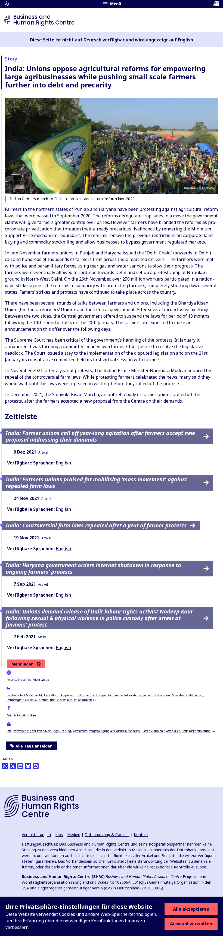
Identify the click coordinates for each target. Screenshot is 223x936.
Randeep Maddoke (199, 188)
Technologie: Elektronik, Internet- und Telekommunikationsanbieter (50, 700)
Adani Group (41, 680)
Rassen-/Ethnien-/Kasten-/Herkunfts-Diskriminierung (176, 731)
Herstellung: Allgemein (59, 695)
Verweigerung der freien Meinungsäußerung (42, 731)
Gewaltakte (80, 731)
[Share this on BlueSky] (28, 766)
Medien (73, 834)
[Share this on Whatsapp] (5, 766)
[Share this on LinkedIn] (20, 766)
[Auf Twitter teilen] (13, 766)
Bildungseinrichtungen (91, 695)
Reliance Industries (19, 680)
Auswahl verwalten (191, 924)
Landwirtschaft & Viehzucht (24, 695)
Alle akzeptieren (191, 909)
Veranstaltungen (36, 834)
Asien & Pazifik (16, 715)
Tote (9, 731)
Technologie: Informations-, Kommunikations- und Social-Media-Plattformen (155, 695)
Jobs (59, 834)
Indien (31, 715)
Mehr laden (22, 664)
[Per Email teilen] (36, 766)
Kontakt (141, 834)
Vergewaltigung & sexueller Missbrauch (114, 731)
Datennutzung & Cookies (107, 834)
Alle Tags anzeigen (34, 746)
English (63, 463)
